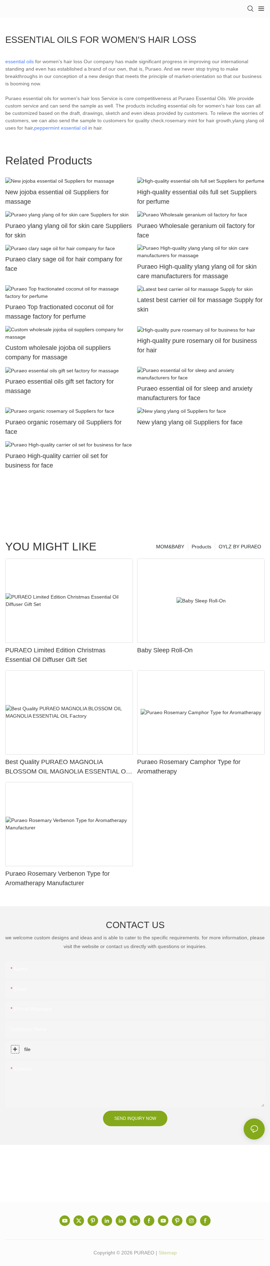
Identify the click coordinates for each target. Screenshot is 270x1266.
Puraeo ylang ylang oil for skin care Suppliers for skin (68, 230)
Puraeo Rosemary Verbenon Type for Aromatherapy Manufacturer (57, 878)
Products (201, 546)
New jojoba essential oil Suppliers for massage (57, 197)
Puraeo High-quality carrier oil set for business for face (56, 460)
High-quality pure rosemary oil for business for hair (197, 345)
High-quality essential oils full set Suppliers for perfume (197, 197)
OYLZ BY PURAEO (240, 546)
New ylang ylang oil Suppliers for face (190, 422)
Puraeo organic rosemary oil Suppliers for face (63, 427)
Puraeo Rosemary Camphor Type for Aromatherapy (188, 766)
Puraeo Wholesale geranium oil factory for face (196, 230)
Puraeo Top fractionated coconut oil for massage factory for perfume (59, 312)
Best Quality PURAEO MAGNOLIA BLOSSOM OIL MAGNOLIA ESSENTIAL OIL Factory (68, 767)
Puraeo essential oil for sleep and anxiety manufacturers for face (194, 393)
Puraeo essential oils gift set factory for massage (59, 386)
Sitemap (168, 1252)
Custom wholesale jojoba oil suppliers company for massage (58, 352)
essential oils (19, 61)
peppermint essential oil (60, 128)
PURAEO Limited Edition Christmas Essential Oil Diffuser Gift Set (55, 655)
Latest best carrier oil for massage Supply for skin (200, 304)
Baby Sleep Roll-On (165, 650)
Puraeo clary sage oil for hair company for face (63, 264)
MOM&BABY (170, 546)
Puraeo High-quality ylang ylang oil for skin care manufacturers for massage (197, 271)
